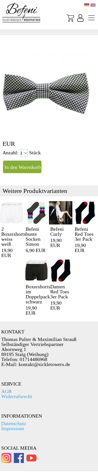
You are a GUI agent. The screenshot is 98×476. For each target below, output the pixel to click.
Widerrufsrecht (16, 396)
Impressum (12, 428)
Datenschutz (13, 423)
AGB (6, 391)
